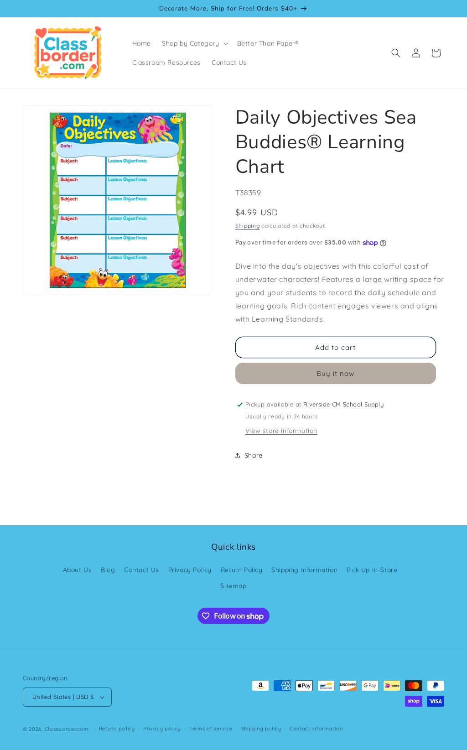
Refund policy (117, 728)
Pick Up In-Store (372, 570)
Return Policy (242, 570)
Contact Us (141, 570)
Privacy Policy (190, 570)
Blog (108, 570)
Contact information (316, 728)
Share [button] (253, 455)
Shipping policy (261, 728)
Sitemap (233, 586)
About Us (77, 570)
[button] (194, 43)
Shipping (247, 225)
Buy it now (335, 373)
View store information (281, 431)
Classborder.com (67, 729)
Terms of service (211, 728)
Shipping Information (304, 570)
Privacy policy (162, 728)
